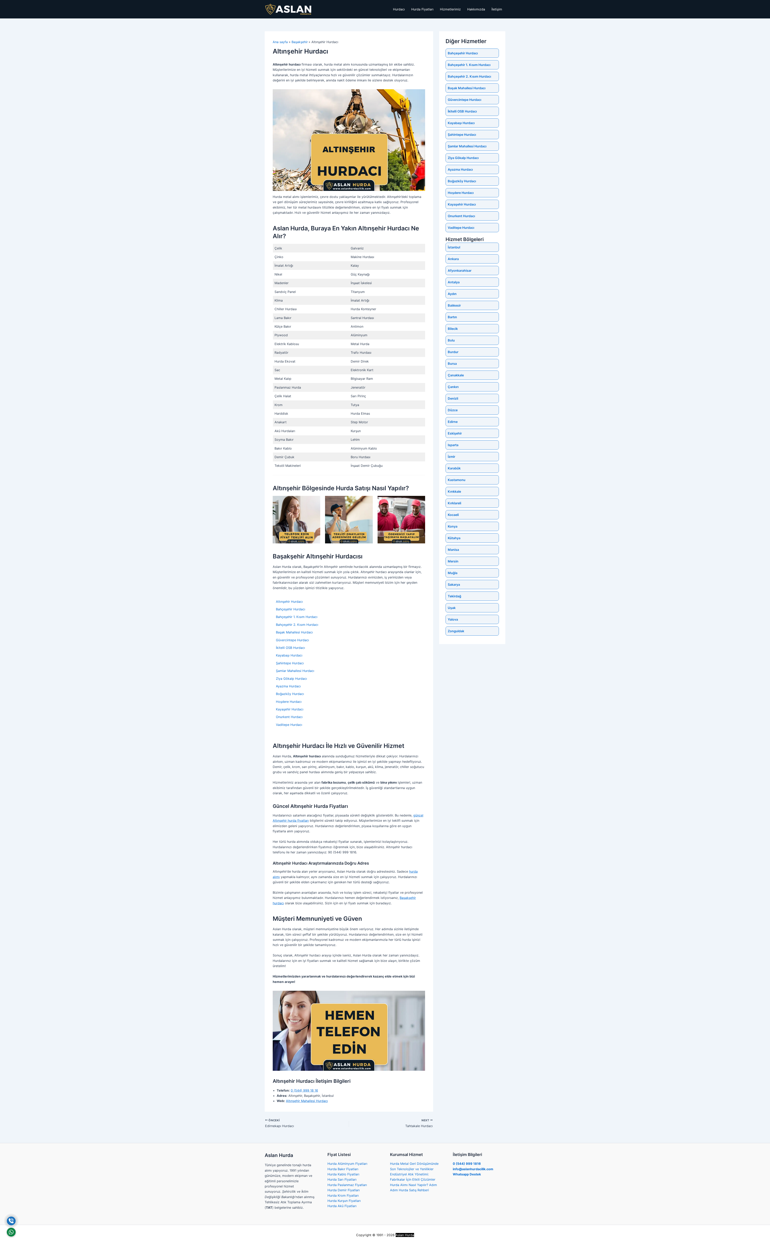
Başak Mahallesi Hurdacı (294, 632)
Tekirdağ (454, 596)
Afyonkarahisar (459, 270)
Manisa (453, 550)
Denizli (453, 398)
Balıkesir (454, 305)
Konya (452, 526)
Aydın (452, 294)
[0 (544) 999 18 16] (11, 1221)
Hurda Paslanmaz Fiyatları (347, 1185)
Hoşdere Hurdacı (289, 702)
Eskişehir (455, 433)
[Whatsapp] (11, 1232)
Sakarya (454, 584)
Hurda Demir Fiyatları (343, 1190)
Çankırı (453, 387)
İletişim (496, 9)
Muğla (452, 573)
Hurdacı (399, 9)
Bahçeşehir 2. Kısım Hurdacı (297, 625)
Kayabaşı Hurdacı (289, 655)
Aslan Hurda (405, 1235)
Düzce (453, 410)
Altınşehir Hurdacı (289, 602)
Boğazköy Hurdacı (290, 694)
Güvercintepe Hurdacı (292, 640)
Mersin (453, 561)
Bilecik (453, 329)
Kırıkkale (454, 491)
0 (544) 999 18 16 (304, 1090)
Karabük (454, 468)
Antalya (454, 282)
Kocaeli (453, 515)
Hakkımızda (476, 9)
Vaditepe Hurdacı (289, 725)
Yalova (453, 619)
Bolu (451, 340)
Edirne (453, 422)
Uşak (452, 608)
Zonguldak (456, 631)
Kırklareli (454, 503)
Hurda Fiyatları (422, 9)
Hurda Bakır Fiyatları (342, 1169)
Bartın (452, 317)
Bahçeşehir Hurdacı (290, 609)
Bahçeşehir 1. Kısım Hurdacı (296, 617)
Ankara (453, 259)
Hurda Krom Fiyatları (343, 1195)
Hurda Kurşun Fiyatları (344, 1201)
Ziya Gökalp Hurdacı (291, 679)
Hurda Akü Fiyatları (342, 1206)
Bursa (452, 364)
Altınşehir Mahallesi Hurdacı (307, 1101)
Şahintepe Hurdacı (290, 663)
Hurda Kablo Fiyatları (343, 1174)
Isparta (453, 445)
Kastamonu (456, 480)
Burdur (453, 352)
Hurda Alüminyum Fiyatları (347, 1164)
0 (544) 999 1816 (467, 1164)
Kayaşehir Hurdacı (289, 709)
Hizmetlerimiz (450, 9)
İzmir (451, 457)
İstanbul (454, 247)
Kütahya (454, 538)
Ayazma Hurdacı (288, 686)
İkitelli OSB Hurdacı (290, 648)
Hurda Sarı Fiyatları (342, 1179)
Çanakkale (456, 375)
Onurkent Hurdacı (289, 717)
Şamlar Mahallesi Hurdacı (295, 671)
